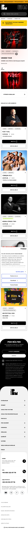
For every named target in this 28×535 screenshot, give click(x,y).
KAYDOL (14, 355)
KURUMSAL (4, 427)
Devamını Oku (4, 63)
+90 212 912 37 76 (8, 482)
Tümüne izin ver (14, 276)
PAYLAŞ (2, 69)
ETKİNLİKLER (9, 18)
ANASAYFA (3, 18)
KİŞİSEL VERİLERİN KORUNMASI (8, 510)
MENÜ (25, 8)
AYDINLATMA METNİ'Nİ (11, 360)
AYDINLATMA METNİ (5, 514)
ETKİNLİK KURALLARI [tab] (9, 94)
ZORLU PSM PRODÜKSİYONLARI (9, 414)
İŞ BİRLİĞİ (3, 436)
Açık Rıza (19, 377)
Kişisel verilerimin (10, 364)
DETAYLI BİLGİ (14, 146)
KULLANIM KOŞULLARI (5, 506)
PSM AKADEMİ (5, 423)
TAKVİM (20, 8)
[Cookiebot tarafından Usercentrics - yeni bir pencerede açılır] (20, 249)
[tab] (13, 400)
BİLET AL (13, 141)
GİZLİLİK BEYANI (4, 502)
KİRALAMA (4, 432)
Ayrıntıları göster (20, 271)
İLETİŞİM (3, 441)
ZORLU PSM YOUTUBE (7, 409)
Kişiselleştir (13, 280)
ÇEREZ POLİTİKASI (5, 523)
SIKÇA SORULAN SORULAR (8, 445)
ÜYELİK (3, 449)
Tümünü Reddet (14, 284)
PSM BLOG (4, 418)
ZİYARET (3, 405)
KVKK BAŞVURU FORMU (6, 519)
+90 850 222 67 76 (9, 472)
